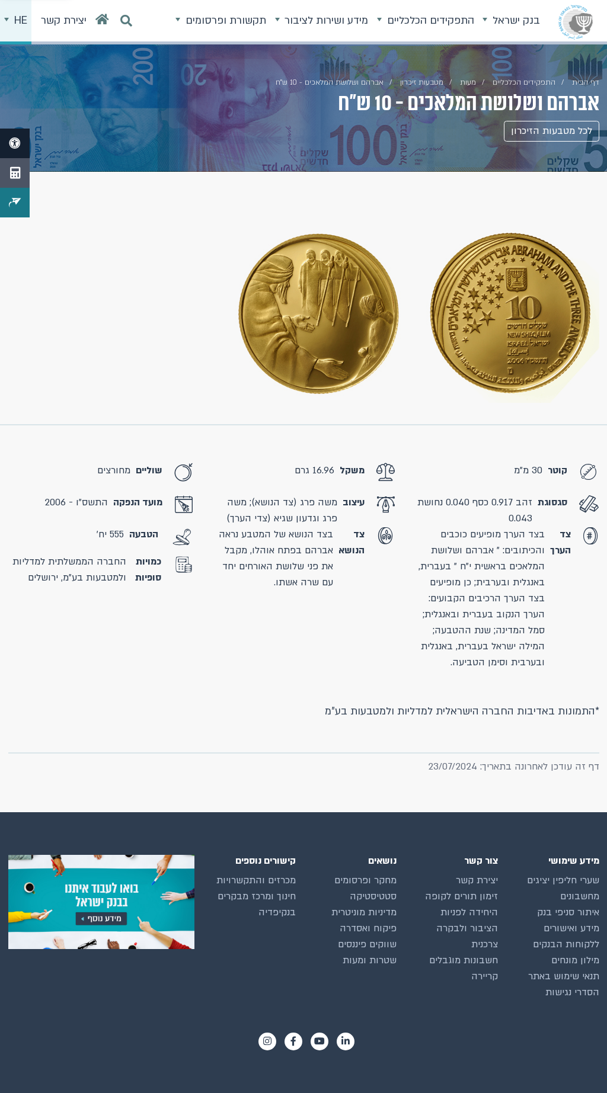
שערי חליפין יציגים (563, 880)
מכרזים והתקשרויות (256, 880)
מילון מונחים (575, 960)
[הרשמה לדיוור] (15, 202)
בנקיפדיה (277, 912)
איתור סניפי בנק (568, 912)
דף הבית (585, 82)
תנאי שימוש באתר (563, 976)
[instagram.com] (267, 1041)
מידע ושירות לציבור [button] (325, 20)
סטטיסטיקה (373, 896)
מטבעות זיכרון (421, 82)
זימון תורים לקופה (461, 896)
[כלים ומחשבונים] (15, 173)
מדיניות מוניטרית (364, 912)
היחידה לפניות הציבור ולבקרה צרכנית (467, 928)
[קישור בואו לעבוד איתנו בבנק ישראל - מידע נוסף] (101, 902)
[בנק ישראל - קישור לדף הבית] (575, 22)
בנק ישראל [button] (515, 20)
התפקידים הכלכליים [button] (429, 20)
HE (19, 20)
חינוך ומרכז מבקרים (257, 896)
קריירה (484, 976)
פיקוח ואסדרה (368, 928)
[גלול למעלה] (576, 1062)
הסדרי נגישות (572, 992)
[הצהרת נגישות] (15, 143)
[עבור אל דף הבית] (102, 22)
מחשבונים (579, 896)
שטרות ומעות (370, 960)
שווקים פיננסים (367, 944)
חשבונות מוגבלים (463, 960)
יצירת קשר (477, 880)
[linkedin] (345, 1041)
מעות (468, 82)
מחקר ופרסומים (365, 880)
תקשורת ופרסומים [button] (224, 20)
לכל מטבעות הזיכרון (551, 131)
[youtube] (319, 1041)
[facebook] (293, 1041)
